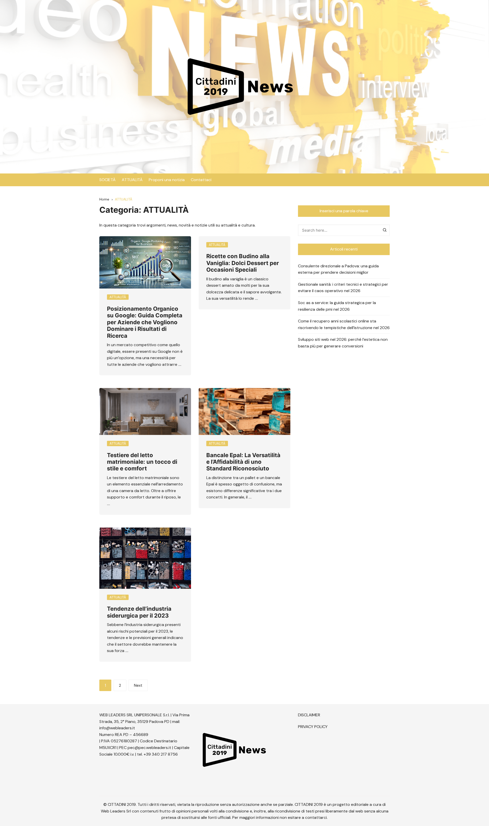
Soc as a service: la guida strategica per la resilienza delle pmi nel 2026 (337, 306)
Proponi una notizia (167, 179)
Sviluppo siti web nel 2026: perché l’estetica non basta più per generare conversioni (343, 343)
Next (138, 685)
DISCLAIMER (309, 715)
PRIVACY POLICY (313, 726)
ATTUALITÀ (132, 179)
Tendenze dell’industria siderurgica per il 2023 (139, 612)
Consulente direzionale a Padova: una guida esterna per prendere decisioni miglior (338, 269)
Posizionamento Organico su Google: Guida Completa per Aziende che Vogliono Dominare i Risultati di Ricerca (144, 322)
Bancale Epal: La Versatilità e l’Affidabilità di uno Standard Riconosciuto (243, 462)
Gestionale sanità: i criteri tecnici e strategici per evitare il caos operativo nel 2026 (343, 288)
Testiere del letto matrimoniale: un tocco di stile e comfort (142, 462)
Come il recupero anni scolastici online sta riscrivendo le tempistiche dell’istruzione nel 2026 (344, 324)
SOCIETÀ (107, 179)
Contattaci (201, 179)
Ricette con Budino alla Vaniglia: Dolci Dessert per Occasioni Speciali (242, 263)
